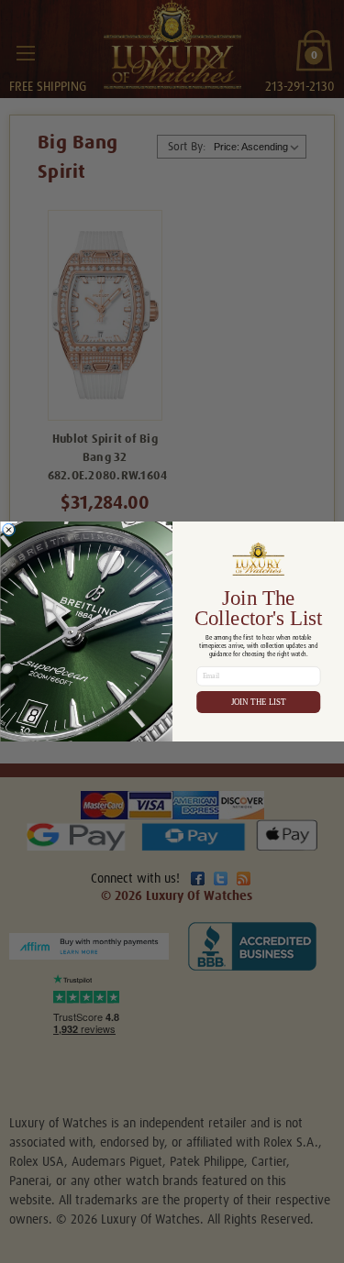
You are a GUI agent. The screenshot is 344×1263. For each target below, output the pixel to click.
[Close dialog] (8, 529)
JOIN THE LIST (257, 702)
